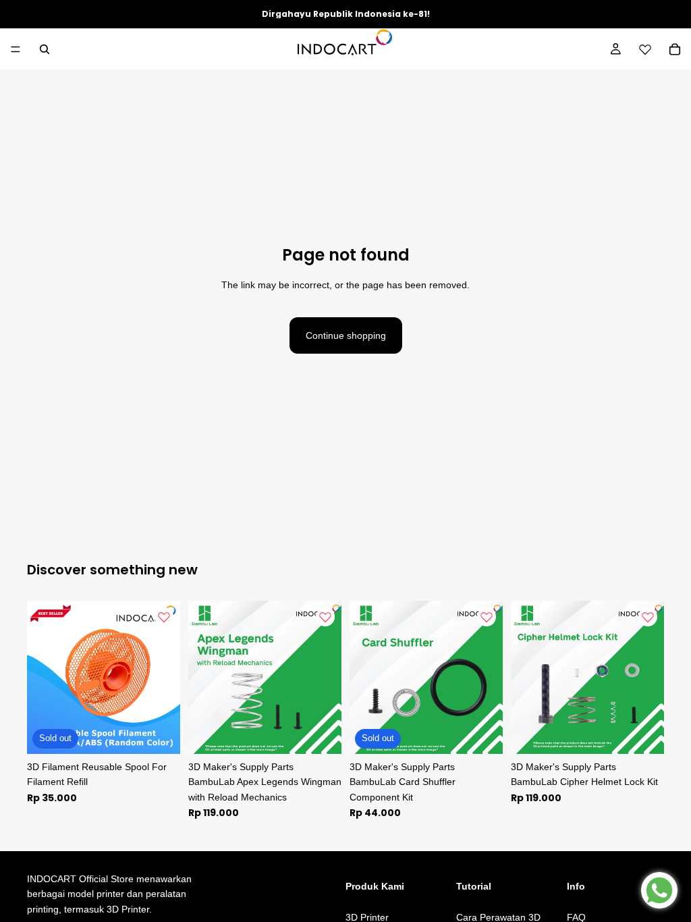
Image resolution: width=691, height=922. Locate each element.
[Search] (44, 49)
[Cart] (675, 49)
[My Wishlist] (645, 49)
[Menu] (15, 49)
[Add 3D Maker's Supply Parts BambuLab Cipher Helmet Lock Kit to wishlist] (647, 616)
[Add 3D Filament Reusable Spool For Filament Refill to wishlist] (164, 616)
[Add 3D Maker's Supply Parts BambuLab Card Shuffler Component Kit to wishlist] (486, 616)
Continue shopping (346, 335)
